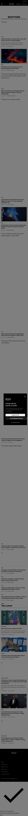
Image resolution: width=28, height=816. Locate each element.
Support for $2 (15, 415)
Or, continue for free (15, 422)
